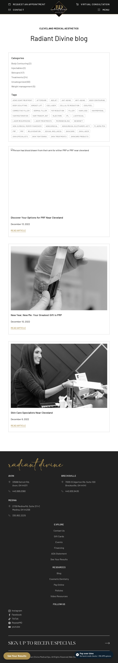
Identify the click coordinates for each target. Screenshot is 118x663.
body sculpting (20, 105)
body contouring (97, 100)
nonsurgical (52, 126)
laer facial (78, 116)
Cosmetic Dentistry (59, 579)
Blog (59, 573)
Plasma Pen (99, 126)
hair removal (98, 111)
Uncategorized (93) (20, 81)
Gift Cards (59, 536)
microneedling (63, 121)
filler (71, 111)
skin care (70, 131)
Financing (59, 547)
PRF (14, 131)
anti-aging (80, 100)
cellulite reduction (69, 105)
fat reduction (57, 111)
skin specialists (20, 136)
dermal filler (40, 111)
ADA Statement (59, 553)
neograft (78, 121)
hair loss (83, 111)
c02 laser (51, 105)
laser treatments (43, 121)
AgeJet (54, 100)
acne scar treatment (22, 100)
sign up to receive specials (42, 643)
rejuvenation (34, 131)
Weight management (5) (23, 86)
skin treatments (59, 136)
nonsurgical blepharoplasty (76, 126)
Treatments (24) (19, 77)
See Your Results (59, 559)
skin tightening (39, 136)
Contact (18, 9)
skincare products (79, 136)
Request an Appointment (29, 4)
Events (59, 542)
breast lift (36, 105)
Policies (59, 590)
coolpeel (88, 105)
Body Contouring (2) (21, 63)
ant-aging (66, 100)
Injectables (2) (18, 68)
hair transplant (40, 116)
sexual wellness (53, 131)
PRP (22, 131)
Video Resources (59, 596)
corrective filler (21, 111)
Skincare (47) (17, 72)
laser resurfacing (21, 121)
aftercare (41, 100)
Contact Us (59, 530)
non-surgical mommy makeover (27, 126)
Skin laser (84, 131)
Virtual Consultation (95, 4)
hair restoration (20, 116)
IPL (67, 116)
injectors (57, 116)
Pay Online (59, 584)
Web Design (74, 657)
